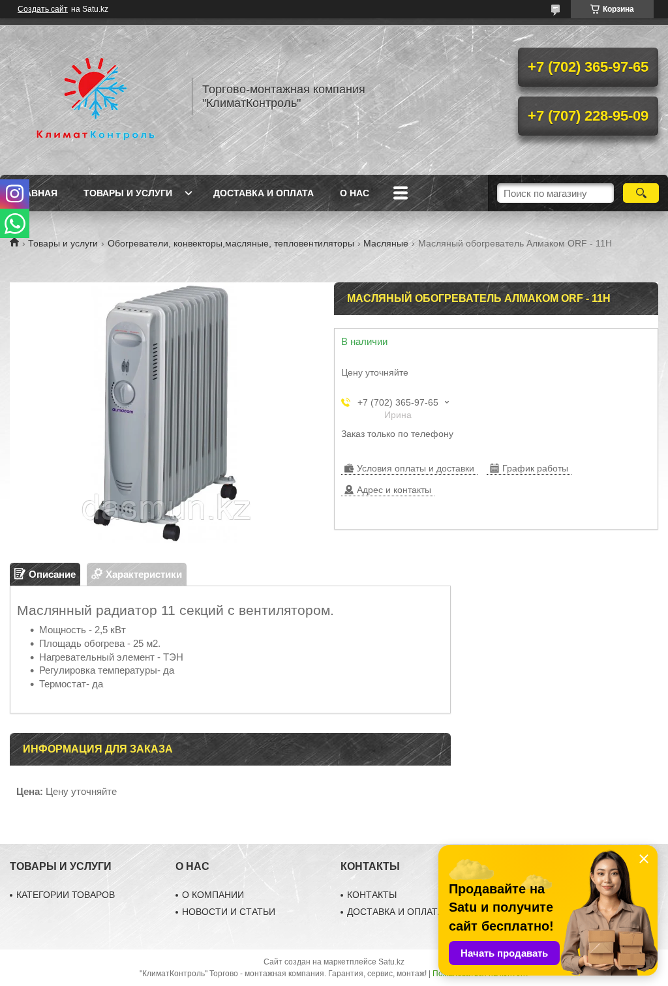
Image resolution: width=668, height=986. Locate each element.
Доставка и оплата (263, 193)
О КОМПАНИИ (213, 894)
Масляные (385, 243)
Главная (35, 193)
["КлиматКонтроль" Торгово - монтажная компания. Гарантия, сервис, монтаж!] (94, 96)
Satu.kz (391, 961)
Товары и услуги (128, 193)
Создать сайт (43, 9)
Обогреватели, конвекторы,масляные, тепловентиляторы (231, 243)
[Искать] (641, 193)
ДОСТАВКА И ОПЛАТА (395, 911)
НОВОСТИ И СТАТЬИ (228, 911)
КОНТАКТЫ (372, 894)
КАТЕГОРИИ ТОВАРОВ (65, 894)
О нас (354, 193)
